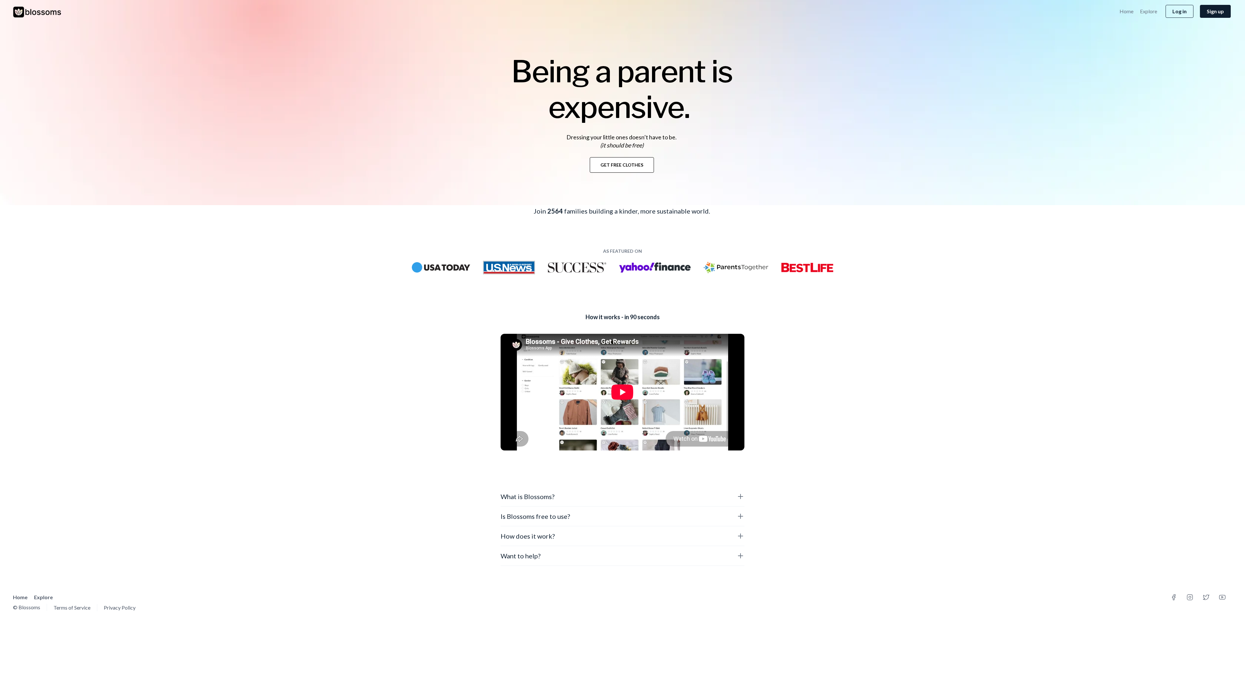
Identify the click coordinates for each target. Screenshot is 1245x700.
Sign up (1215, 11)
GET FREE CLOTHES (621, 165)
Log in (1179, 11)
